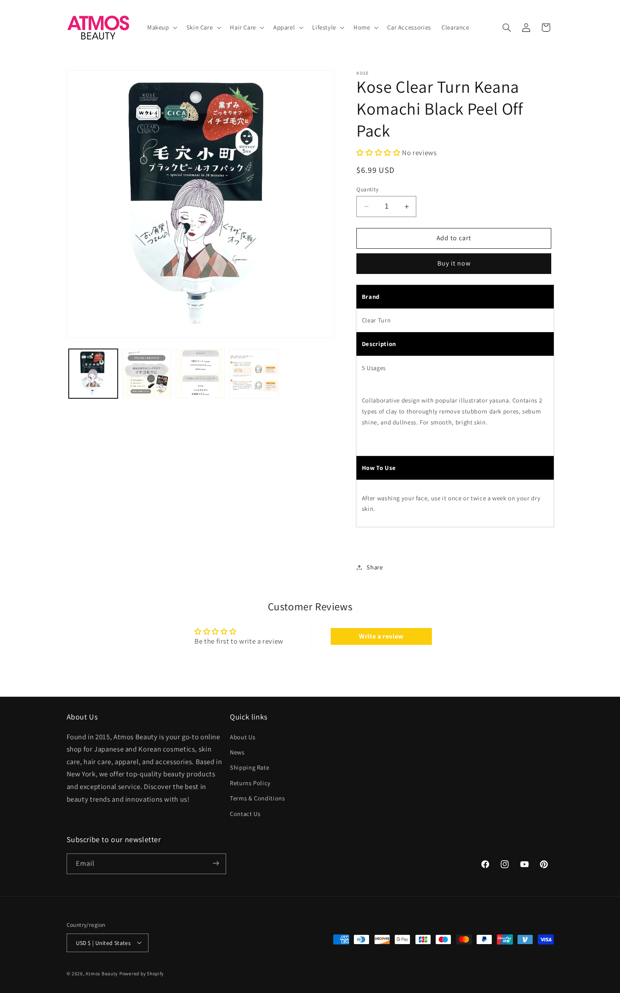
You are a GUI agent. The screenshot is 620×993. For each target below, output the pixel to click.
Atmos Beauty (102, 973)
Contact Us (245, 813)
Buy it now (454, 263)
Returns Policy (250, 782)
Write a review (381, 636)
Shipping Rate (249, 767)
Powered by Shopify (141, 973)
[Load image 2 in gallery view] (147, 373)
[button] (161, 27)
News (237, 752)
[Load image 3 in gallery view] (200, 373)
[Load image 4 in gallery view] (254, 373)
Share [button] (375, 567)
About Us (242, 737)
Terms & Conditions (257, 798)
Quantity (367, 189)
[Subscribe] (215, 863)
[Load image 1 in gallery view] (93, 373)
